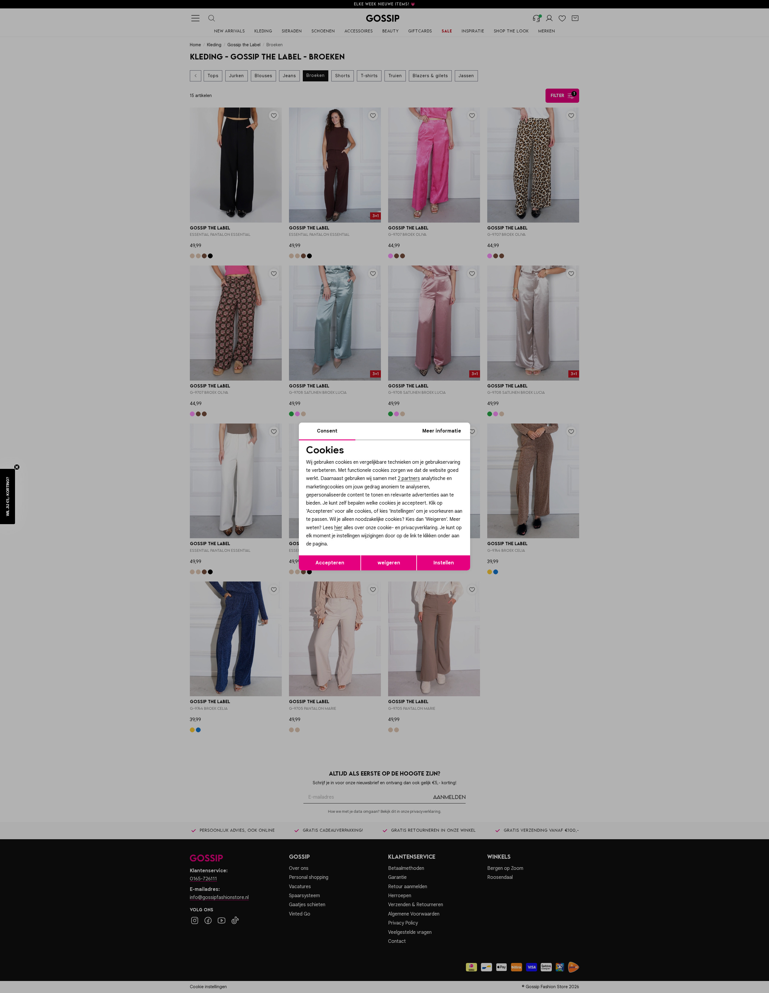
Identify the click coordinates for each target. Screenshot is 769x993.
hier (338, 528)
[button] (7, 496)
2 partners (409, 478)
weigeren (389, 563)
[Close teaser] (17, 467)
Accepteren (329, 563)
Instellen (443, 563)
